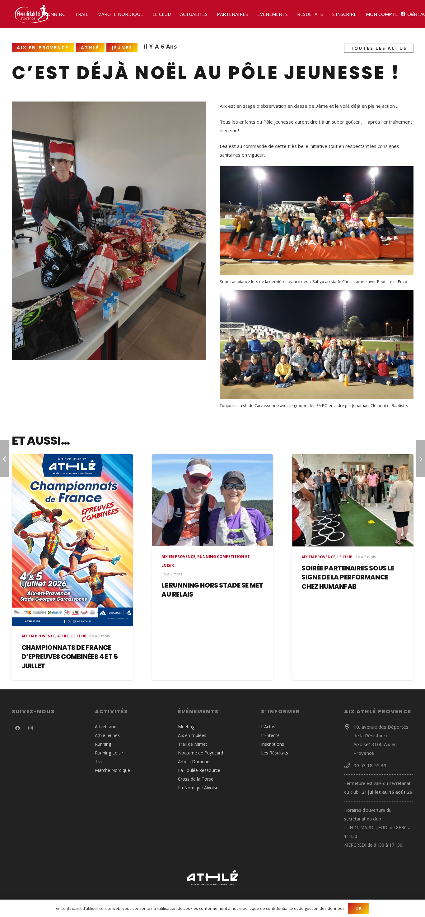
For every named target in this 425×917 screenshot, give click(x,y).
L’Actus (268, 727)
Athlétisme (105, 727)
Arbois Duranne (193, 761)
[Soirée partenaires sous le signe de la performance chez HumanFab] (352, 500)
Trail (99, 761)
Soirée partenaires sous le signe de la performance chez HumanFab (347, 577)
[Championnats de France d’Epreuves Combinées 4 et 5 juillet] (72, 540)
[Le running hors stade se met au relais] (212, 500)
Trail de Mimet (192, 744)
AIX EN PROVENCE (38, 636)
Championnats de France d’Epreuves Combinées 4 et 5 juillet (69, 656)
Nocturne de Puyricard (200, 753)
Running (103, 744)
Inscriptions (272, 744)
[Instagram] (30, 728)
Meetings (187, 727)
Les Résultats (274, 753)
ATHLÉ (63, 636)
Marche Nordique (112, 770)
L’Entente (270, 735)
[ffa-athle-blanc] (212, 877)
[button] (37, 14)
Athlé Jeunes (107, 735)
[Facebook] (18, 728)
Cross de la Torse (195, 779)
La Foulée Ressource (199, 770)
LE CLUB (78, 636)
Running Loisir (109, 753)
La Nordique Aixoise (198, 788)
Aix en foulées (192, 735)
